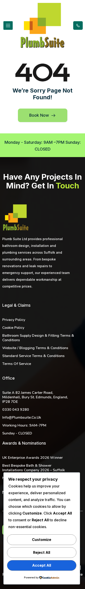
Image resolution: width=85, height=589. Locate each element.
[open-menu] (8, 25)
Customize (41, 539)
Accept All (41, 565)
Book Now (39, 115)
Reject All (41, 552)
